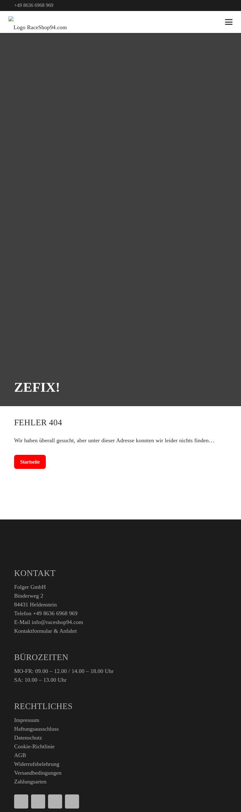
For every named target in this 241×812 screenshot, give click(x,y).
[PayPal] (21, 801)
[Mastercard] (55, 801)
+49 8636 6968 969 (55, 613)
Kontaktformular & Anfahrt (45, 631)
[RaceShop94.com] (37, 22)
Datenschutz (28, 737)
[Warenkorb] (213, 22)
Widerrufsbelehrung (36, 764)
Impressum (26, 720)
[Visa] (38, 801)
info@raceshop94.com (57, 622)
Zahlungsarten (30, 781)
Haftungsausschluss (36, 729)
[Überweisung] (72, 801)
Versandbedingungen (38, 773)
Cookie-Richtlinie (34, 746)
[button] (229, 22)
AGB (20, 755)
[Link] (224, 5)
